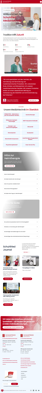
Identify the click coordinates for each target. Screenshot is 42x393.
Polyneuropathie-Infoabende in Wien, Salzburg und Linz (11, 295)
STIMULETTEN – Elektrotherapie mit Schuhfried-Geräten (11, 114)
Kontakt (4, 346)
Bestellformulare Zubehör (26, 365)
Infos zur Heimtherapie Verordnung (10, 360)
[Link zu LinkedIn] (34, 390)
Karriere (22, 373)
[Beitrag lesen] (11, 260)
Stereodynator (12, 132)
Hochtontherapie (30, 114)
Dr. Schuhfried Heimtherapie (26, 338)
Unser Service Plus (30, 144)
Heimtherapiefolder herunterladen (28, 362)
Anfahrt (4, 343)
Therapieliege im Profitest (28, 268)
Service (4, 364)
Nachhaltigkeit (24, 371)
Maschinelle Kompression (11, 138)
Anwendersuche (24, 367)
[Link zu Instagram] (31, 390)
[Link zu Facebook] (36, 390)
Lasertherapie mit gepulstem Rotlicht (30, 138)
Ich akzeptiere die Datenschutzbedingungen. (11, 386)
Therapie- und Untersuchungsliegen (11, 126)
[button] (2, 390)
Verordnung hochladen (25, 360)
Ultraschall (30, 126)
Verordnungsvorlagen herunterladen (28, 363)
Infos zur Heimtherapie (25, 358)
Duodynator (30, 132)
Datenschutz (23, 377)
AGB (22, 379)
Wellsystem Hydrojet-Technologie (11, 120)
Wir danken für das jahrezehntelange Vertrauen (10, 268)
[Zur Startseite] (5, 2)
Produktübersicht (6, 358)
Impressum (23, 375)
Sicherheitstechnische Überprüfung (10, 362)
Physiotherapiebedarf (12, 144)
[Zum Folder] (11, 375)
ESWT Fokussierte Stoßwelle (30, 120)
